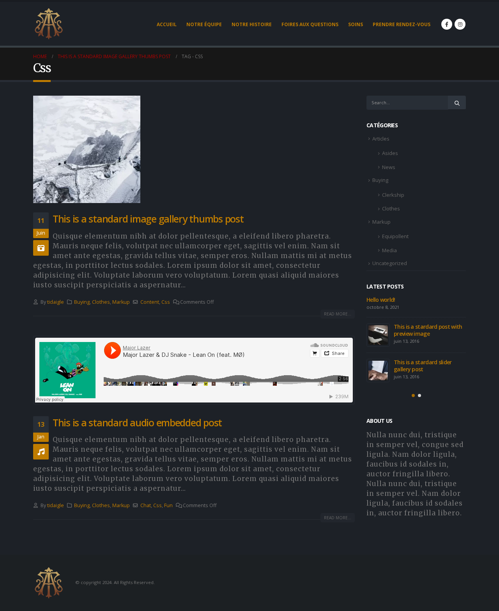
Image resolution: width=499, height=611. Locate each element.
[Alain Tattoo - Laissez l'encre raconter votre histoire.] (48, 23)
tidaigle (55, 302)
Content (149, 302)
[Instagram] (460, 24)
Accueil (167, 24)
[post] (378, 335)
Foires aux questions (309, 24)
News (388, 167)
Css (165, 302)
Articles (380, 138)
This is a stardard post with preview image (428, 330)
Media (389, 250)
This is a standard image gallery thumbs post (148, 218)
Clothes (101, 302)
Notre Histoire (252, 24)
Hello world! (380, 299)
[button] (413, 395)
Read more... (337, 314)
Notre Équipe (204, 24)
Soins (355, 24)
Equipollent (395, 236)
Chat (145, 505)
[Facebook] (446, 24)
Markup (121, 302)
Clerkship (393, 194)
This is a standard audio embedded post (137, 422)
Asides (390, 153)
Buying (82, 302)
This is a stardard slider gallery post (423, 365)
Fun (168, 505)
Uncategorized (389, 263)
